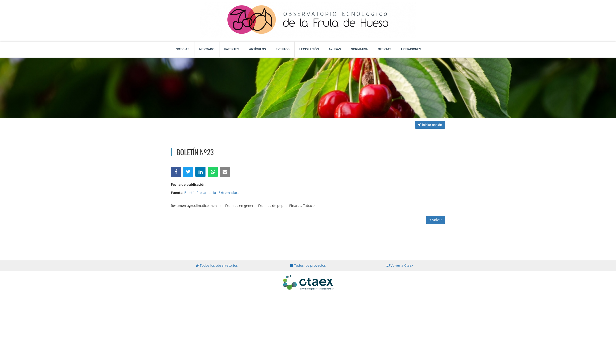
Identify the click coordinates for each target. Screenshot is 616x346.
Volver (436, 219)
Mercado (206, 49)
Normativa (359, 49)
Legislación (309, 49)
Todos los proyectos (309, 265)
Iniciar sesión (431, 125)
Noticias (182, 49)
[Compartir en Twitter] (188, 172)
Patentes (231, 49)
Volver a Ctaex (401, 265)
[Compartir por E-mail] (225, 172)
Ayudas (335, 49)
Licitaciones (411, 49)
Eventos (282, 49)
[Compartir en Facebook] (176, 172)
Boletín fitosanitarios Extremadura (211, 192)
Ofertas (384, 49)
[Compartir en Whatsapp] (213, 172)
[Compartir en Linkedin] (200, 172)
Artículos (257, 49)
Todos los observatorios (218, 265)
